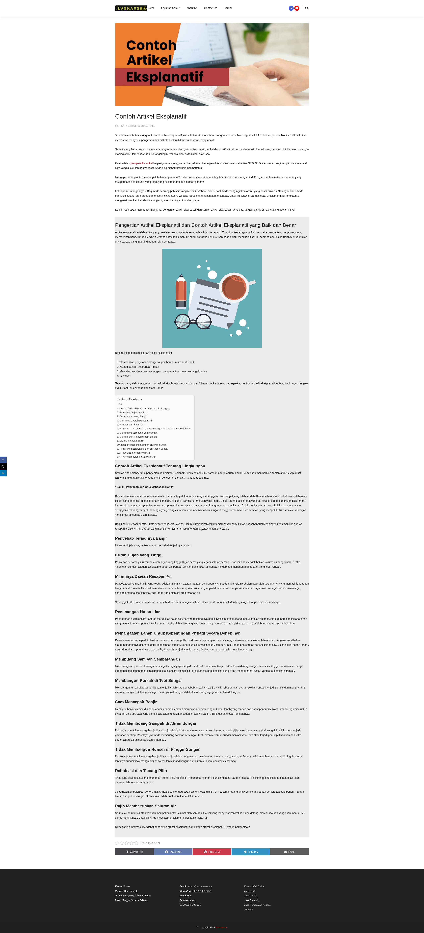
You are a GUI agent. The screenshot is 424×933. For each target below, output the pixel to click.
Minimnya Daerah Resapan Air (136, 420)
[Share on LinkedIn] (3, 473)
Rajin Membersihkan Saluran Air (138, 456)
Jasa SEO (249, 891)
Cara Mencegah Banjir (131, 440)
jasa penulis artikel (142, 163)
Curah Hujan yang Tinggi (132, 416)
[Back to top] (420, 929)
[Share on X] (3, 466)
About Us (191, 8)
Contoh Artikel (146, 126)
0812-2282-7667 (202, 891)
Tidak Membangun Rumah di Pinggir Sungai (144, 448)
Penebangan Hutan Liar (132, 424)
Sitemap (248, 909)
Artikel (132, 126)
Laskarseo (221, 927)
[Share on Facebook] (3, 460)
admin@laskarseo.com (200, 886)
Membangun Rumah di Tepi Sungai (138, 436)
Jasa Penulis (251, 895)
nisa (122, 126)
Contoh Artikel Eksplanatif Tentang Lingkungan (144, 408)
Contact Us (210, 8)
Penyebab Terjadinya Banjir (134, 412)
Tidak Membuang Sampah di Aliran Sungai (143, 444)
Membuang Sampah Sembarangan (138, 432)
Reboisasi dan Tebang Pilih (135, 452)
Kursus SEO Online (254, 886)
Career (228, 8)
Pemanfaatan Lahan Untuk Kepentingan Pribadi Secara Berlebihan (155, 428)
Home (151, 8)
